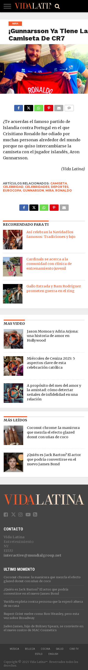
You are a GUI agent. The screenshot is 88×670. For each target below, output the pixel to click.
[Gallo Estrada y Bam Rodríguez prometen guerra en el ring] (12, 294)
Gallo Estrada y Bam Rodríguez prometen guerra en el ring (53, 288)
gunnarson (33, 190)
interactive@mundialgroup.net (32, 555)
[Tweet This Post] (28, 106)
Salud (60, 648)
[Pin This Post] (48, 106)
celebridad (13, 187)
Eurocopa (12, 190)
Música (14, 648)
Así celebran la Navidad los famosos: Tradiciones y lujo (50, 234)
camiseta (58, 183)
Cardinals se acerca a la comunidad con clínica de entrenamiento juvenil (49, 263)
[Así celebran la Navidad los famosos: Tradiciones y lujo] (12, 239)
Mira (49, 190)
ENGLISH (53, 654)
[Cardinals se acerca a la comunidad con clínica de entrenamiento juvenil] (12, 266)
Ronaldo (63, 190)
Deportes (59, 187)
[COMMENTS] (69, 106)
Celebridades (37, 187)
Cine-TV (73, 648)
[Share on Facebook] (18, 106)
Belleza (30, 648)
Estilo (39, 654)
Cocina (45, 648)
